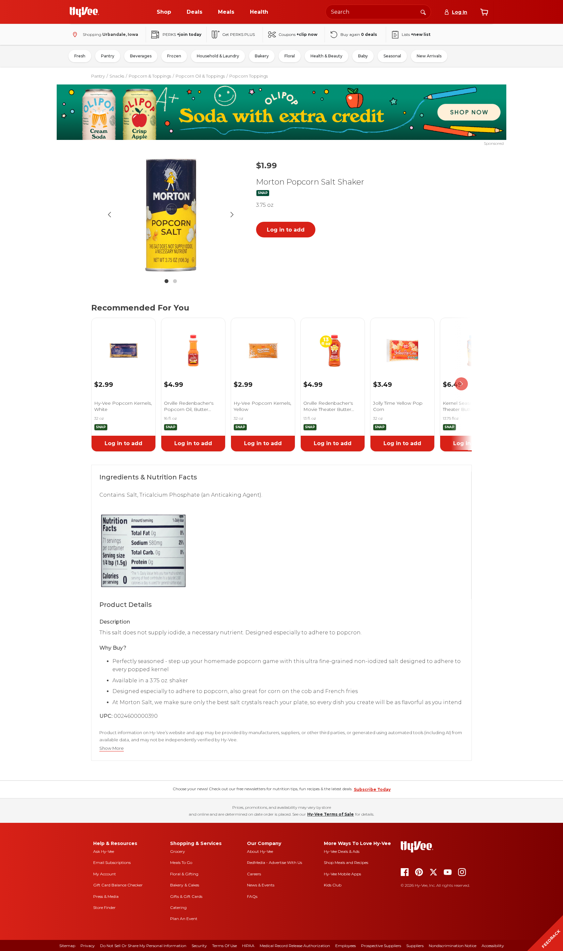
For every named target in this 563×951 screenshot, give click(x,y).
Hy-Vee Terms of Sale (330, 814)
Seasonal (392, 55)
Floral (289, 55)
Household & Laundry (218, 55)
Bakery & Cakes (184, 885)
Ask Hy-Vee (103, 851)
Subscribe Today (372, 789)
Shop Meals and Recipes (346, 862)
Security (199, 945)
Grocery (177, 851)
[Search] (423, 11)
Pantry (107, 55)
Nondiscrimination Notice (452, 945)
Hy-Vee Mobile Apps (342, 873)
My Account (104, 873)
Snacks (116, 76)
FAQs (252, 896)
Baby (363, 55)
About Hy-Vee (260, 851)
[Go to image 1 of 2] (166, 281)
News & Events (260, 885)
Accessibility (493, 945)
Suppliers (415, 945)
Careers (254, 873)
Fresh (79, 55)
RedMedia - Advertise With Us (274, 862)
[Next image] (232, 215)
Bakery (262, 55)
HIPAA (248, 945)
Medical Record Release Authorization (295, 945)
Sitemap (67, 945)
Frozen (174, 55)
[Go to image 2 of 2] (175, 281)
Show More (111, 748)
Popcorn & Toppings (150, 76)
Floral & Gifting (184, 873)
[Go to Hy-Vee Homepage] (84, 12)
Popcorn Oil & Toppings (200, 76)
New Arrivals (429, 55)
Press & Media (106, 896)
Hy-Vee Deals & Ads (341, 851)
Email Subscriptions (112, 862)
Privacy (87, 945)
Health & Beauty (326, 55)
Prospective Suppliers (381, 945)
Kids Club (332, 885)
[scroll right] (461, 384)
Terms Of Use (224, 945)
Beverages (141, 55)
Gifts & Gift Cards (186, 896)
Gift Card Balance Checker (118, 885)
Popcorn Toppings (248, 76)
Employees (345, 945)
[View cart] (484, 12)
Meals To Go (181, 862)
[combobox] (378, 12)
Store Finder (104, 907)
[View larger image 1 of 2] (170, 214)
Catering (178, 907)
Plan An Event (183, 918)
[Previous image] (109, 215)
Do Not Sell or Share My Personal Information (143, 945)
